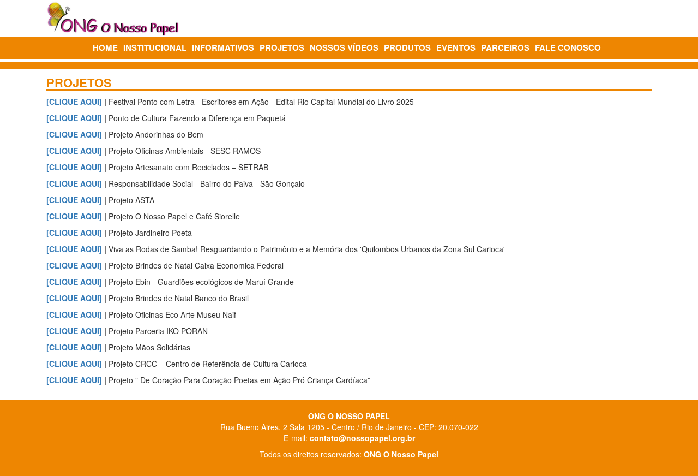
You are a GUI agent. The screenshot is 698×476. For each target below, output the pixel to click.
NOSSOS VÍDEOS (344, 47)
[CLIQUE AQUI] (74, 101)
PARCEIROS (505, 47)
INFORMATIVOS (223, 47)
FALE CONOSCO (568, 47)
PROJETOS (282, 47)
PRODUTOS (407, 47)
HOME (105, 47)
